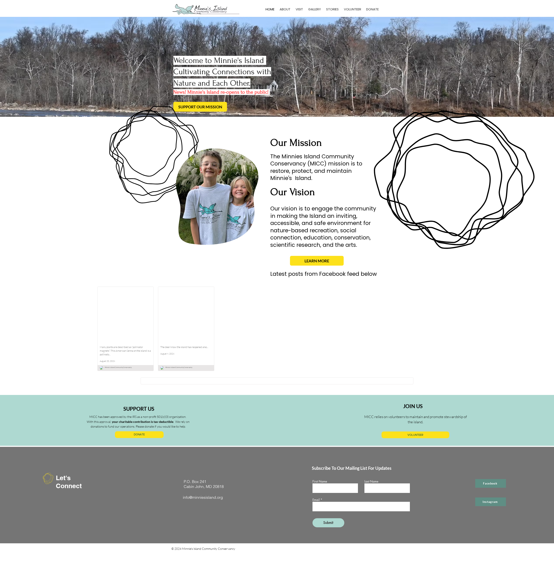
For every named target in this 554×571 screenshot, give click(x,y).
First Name (319, 481)
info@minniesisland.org (203, 497)
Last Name (371, 481)
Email (316, 499)
